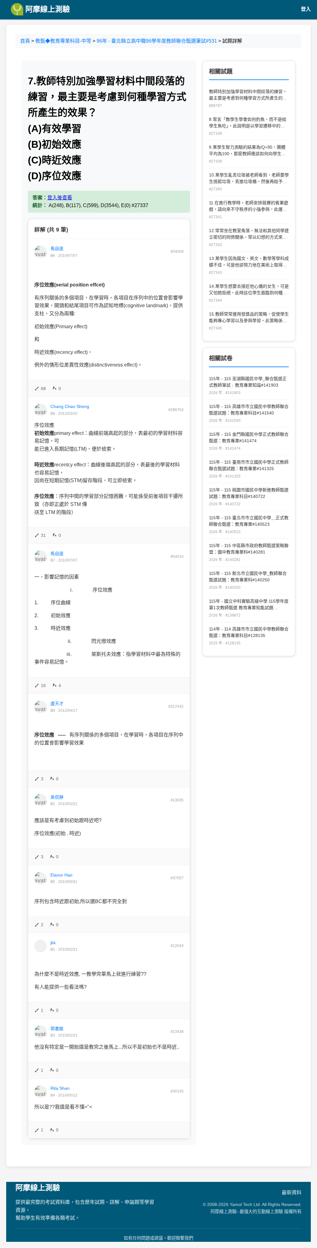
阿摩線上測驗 (46, 9)
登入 (306, 9)
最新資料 (292, 1192)
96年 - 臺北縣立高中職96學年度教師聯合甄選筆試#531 (157, 41)
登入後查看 (59, 197)
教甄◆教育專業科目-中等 (63, 41)
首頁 (25, 41)
